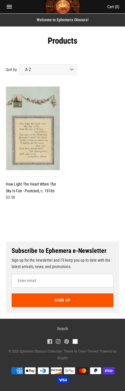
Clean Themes (88, 351)
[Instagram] (58, 342)
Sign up (63, 300)
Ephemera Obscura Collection (41, 351)
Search (62, 328)
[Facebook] (49, 342)
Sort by (11, 69)
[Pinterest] (66, 342)
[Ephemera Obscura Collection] (62, 6)
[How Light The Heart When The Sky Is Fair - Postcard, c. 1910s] (33, 128)
